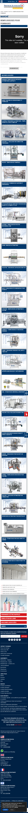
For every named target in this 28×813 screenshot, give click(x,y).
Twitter (15, 640)
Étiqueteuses (3, 669)
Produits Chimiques (5, 687)
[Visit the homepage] (14, 6)
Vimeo (17, 640)
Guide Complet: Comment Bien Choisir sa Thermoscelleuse (14, 706)
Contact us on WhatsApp (9, 751)
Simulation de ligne (8, 618)
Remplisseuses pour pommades (10, 591)
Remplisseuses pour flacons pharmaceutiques (13, 593)
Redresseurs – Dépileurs (6, 660)
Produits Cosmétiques (6, 685)
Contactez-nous (23, 1)
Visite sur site (4, 651)
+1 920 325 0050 (6, 747)
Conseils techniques (5, 655)
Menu (2, 1)
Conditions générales (5, 800)
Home (2, 11)
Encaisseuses (4, 671)
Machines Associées (8, 622)
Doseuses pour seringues (8, 589)
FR (16, 1)
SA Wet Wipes (11, 1)
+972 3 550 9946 (6, 793)
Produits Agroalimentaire (6, 693)
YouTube (20, 640)
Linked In (9, 640)
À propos (3, 677)
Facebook (12, 640)
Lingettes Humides (5, 691)
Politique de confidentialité (18, 800)
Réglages (12, 809)
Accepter (5, 809)
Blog (2, 681)
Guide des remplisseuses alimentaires (9, 704)
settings (16, 807)
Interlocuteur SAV (4, 649)
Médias (2, 675)
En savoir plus (14, 68)
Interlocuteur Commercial (6, 653)
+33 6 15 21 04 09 (7, 780)
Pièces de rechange (5, 648)
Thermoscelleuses (5, 665)
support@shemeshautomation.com (15, 722)
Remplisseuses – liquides (6, 661)
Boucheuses (3, 667)
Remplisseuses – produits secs (8, 663)
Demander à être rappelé (10, 614)
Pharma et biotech (8, 11)
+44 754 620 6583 (7, 765)
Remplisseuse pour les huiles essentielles (12, 585)
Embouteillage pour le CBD (9, 587)
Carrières (3, 679)
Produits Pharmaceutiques (6, 689)
